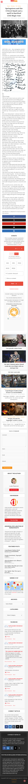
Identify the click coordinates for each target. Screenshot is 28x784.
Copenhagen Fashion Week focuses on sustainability (14, 391)
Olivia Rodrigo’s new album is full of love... (13, 561)
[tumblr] (14, 726)
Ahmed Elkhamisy (9, 573)
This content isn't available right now (13, 651)
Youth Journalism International (15, 626)
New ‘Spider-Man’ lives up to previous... (13, 571)
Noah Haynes (22, 394)
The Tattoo (18, 6)
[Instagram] (17, 726)
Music (8, 6)
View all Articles (14, 489)
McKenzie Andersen (22, 422)
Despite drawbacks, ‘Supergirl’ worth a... (13, 556)
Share (14, 638)
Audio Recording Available (10, 389)
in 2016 (19, 244)
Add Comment (14, 18)
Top (23, 389)
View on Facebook (8, 638)
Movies (18, 416)
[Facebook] (6, 726)
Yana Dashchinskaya (10, 563)
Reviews (13, 6)
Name (3, 449)
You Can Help (14, 520)
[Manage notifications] (24, 781)
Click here (14, 592)
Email (3, 455)
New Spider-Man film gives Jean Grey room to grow (14, 566)
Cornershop (14, 779)
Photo (8, 636)
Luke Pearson (22, 18)
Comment (4, 435)
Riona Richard (8, 568)
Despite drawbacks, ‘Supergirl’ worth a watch (14, 419)
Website (4, 461)
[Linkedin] (10, 726)
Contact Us (14, 781)
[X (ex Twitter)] (21, 726)
